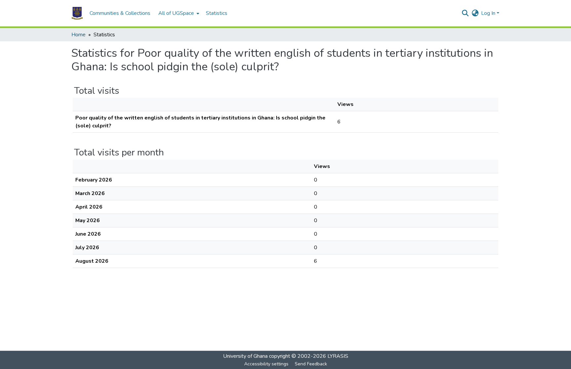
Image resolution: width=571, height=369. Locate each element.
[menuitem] (178, 13)
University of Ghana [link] (245, 356)
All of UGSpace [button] (176, 13)
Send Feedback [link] (311, 364)
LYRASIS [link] (337, 356)
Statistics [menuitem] (216, 13)
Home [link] (78, 34)
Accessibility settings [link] (266, 364)
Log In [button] (489, 13)
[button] (77, 13)
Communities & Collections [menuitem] (120, 13)
